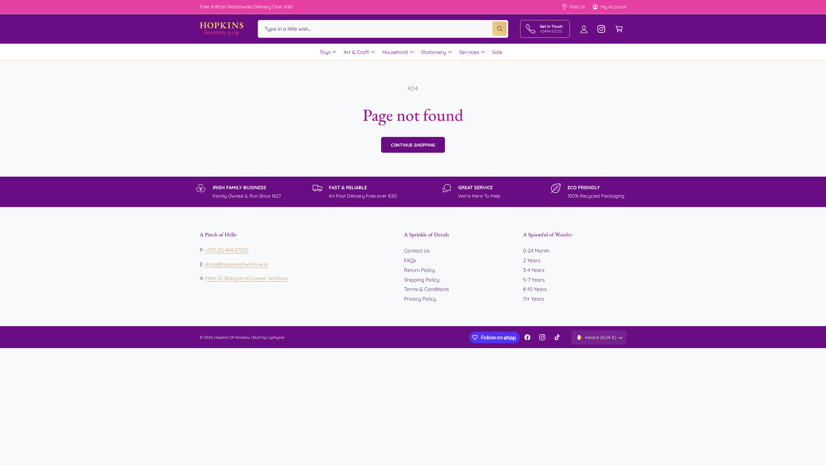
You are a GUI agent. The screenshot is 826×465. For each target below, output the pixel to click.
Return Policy (419, 270)
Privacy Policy (420, 298)
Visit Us (577, 7)
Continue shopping (413, 145)
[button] (619, 29)
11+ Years (533, 298)
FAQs (410, 260)
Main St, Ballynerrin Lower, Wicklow (246, 278)
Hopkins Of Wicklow (232, 337)
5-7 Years (534, 279)
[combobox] (383, 29)
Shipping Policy (421, 279)
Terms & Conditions (426, 289)
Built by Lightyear (269, 337)
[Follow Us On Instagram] (601, 29)
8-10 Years (535, 289)
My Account (613, 7)
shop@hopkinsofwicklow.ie (236, 264)
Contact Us (416, 250)
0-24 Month (536, 250)
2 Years (531, 260)
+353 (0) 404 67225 (226, 250)
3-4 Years (533, 270)
